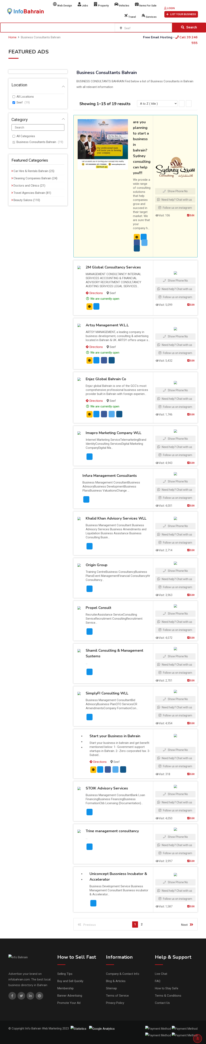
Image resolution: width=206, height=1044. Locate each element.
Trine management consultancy (112, 831)
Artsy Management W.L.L (107, 325)
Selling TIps (64, 974)
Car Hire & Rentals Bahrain (30, 171)
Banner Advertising (69, 995)
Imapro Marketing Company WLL (113, 432)
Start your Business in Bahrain (115, 736)
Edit (191, 215)
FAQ (157, 981)
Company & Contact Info (122, 974)
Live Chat (161, 974)
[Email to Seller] (143, 237)
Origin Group (96, 565)
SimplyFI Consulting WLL (107, 693)
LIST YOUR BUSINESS (183, 14)
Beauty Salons (22, 200)
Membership (65, 988)
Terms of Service (117, 995)
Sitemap (111, 988)
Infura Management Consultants (109, 475)
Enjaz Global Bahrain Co (106, 379)
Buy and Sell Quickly (70, 981)
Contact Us (162, 1003)
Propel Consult (98, 607)
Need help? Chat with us (176, 199)
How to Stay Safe (166, 988)
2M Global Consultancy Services (113, 267)
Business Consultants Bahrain (36, 142)
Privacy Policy (115, 1003)
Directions (96, 293)
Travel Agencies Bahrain (29, 193)
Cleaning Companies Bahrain (32, 178)
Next (184, 925)
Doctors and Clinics (26, 185)
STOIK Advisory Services (107, 788)
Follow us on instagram (177, 207)
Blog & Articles (116, 981)
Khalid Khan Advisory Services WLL (116, 518)
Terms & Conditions (168, 995)
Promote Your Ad (68, 1003)
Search (191, 27)
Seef (19, 102)
